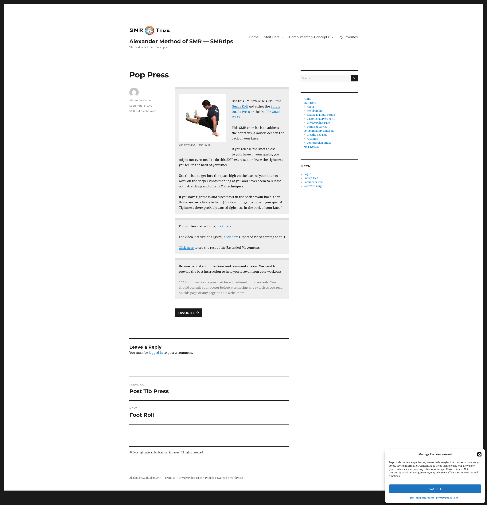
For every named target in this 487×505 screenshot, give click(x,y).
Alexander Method (140, 100)
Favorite (187, 313)
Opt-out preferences (422, 497)
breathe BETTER (317, 134)
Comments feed (313, 182)
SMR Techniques (146, 110)
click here (224, 226)
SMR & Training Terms (321, 114)
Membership (314, 110)
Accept (435, 489)
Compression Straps (319, 142)
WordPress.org (313, 186)
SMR (132, 110)
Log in (307, 174)
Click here (186, 247)
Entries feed (311, 178)
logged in (156, 352)
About (310, 106)
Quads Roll (240, 106)
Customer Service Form (321, 118)
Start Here (272, 37)
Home (254, 37)
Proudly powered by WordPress (224, 478)
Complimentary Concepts (309, 37)
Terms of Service (317, 126)
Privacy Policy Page (447, 497)
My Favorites (348, 37)
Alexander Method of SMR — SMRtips (181, 41)
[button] (479, 454)
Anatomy (312, 138)
